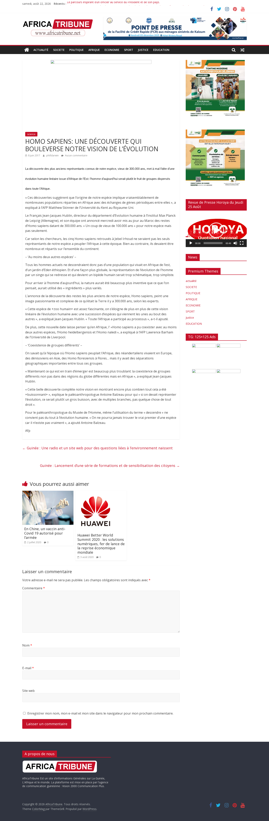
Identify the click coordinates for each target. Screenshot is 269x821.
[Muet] (235, 243)
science (31, 134)
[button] (216, 230)
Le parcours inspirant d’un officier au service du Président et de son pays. (113, 4)
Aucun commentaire (75, 155)
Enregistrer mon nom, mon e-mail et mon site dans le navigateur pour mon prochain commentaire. (100, 713)
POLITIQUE (76, 50)
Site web (28, 691)
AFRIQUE (94, 50)
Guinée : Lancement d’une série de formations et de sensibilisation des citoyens (110, 465)
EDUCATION (161, 50)
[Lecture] (191, 243)
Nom (27, 645)
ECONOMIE (112, 50)
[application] (216, 230)
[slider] (213, 243)
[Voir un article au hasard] (242, 50)
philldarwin (52, 155)
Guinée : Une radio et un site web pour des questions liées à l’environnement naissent (97, 448)
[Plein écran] (242, 243)
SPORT (128, 50)
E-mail (28, 668)
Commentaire (33, 588)
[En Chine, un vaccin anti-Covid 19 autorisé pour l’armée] (47, 493)
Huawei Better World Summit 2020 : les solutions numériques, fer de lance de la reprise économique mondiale (101, 543)
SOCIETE (59, 50)
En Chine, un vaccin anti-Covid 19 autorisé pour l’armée (44, 533)
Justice (143, 50)
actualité (40, 50)
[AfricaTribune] (26, 50)
